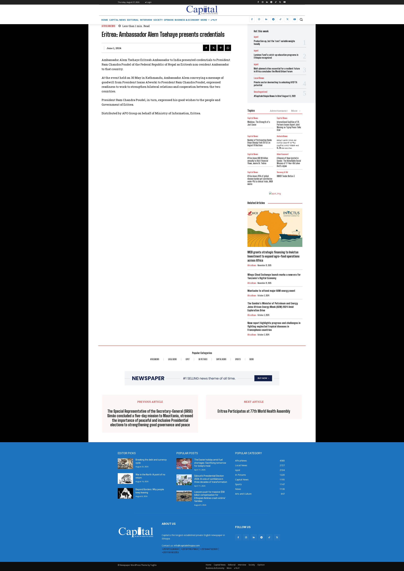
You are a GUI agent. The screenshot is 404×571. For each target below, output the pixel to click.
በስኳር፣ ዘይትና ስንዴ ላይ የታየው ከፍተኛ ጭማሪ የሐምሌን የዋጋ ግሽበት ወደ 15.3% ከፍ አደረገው (288, 144)
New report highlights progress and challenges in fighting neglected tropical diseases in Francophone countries (273, 326)
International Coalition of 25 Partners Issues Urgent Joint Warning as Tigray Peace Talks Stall (289, 126)
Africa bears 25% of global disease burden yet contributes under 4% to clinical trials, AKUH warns (260, 180)
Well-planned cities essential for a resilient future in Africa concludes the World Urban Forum (277, 70)
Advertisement (278, 110)
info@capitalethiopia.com (187, 545)
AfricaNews (108, 26)
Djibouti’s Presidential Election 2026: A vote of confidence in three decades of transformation (210, 479)
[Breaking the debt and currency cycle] (125, 463)
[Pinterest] (220, 48)
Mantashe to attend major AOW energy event (271, 290)
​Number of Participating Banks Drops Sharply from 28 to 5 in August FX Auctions (259, 143)
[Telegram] (271, 2)
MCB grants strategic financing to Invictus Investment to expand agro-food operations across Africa (273, 256)
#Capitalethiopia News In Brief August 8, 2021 (275, 96)
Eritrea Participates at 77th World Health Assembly (254, 411)
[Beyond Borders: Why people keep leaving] (125, 493)
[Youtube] (284, 2)
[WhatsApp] (228, 48)
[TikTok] (276, 2)
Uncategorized (260, 92)
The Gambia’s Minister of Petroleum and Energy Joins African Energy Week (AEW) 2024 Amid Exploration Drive (272, 307)
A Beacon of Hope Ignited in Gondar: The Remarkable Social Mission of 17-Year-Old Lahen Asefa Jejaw (289, 162)
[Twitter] (280, 2)
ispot (256, 37)
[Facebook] (258, 2)
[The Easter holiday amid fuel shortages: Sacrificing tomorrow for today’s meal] (184, 463)
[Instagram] (262, 2)
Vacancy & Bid (282, 172)
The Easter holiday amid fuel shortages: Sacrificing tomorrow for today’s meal (210, 462)
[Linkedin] (267, 2)
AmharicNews (282, 136)
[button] (301, 19)
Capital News (252, 118)
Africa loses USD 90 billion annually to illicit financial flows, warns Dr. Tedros (257, 161)
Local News (259, 78)
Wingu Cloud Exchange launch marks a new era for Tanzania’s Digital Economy (274, 276)
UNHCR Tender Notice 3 (286, 176)
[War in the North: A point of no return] (125, 478)
